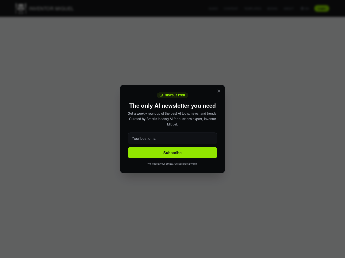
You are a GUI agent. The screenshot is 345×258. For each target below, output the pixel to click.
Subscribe (172, 152)
